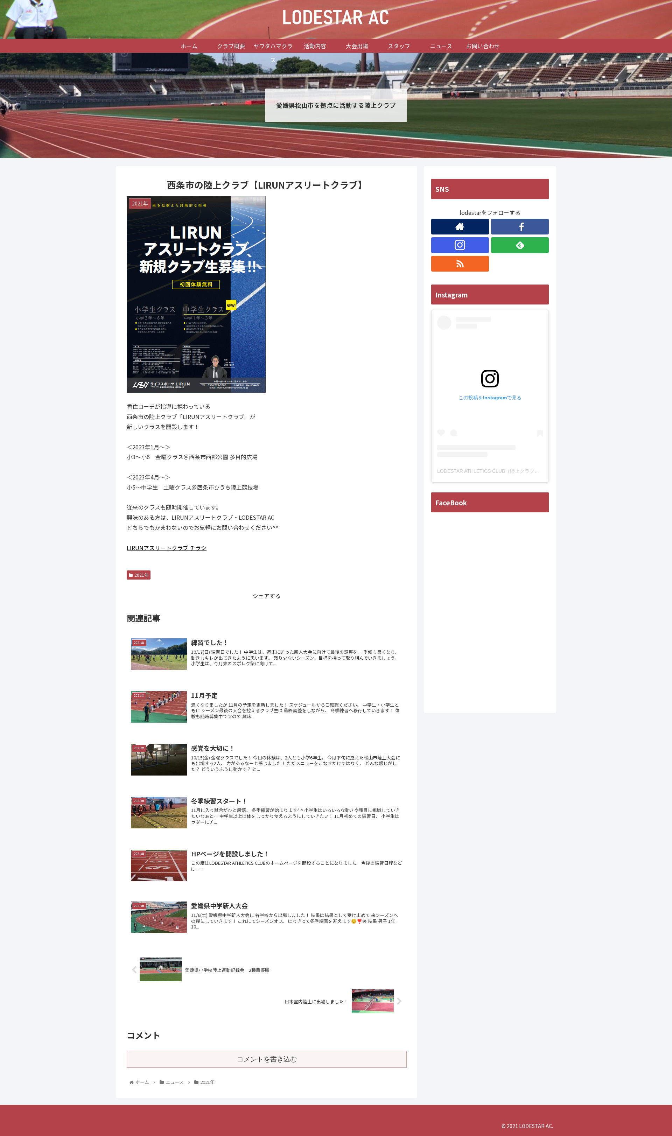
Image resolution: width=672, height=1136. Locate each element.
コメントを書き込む (267, 1059)
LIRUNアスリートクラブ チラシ (166, 548)
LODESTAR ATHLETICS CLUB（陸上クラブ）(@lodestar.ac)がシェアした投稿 (524, 471)
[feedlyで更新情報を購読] (520, 245)
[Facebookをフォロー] (520, 226)
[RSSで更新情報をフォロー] (460, 264)
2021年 (141, 575)
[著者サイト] (460, 226)
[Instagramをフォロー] (460, 245)
